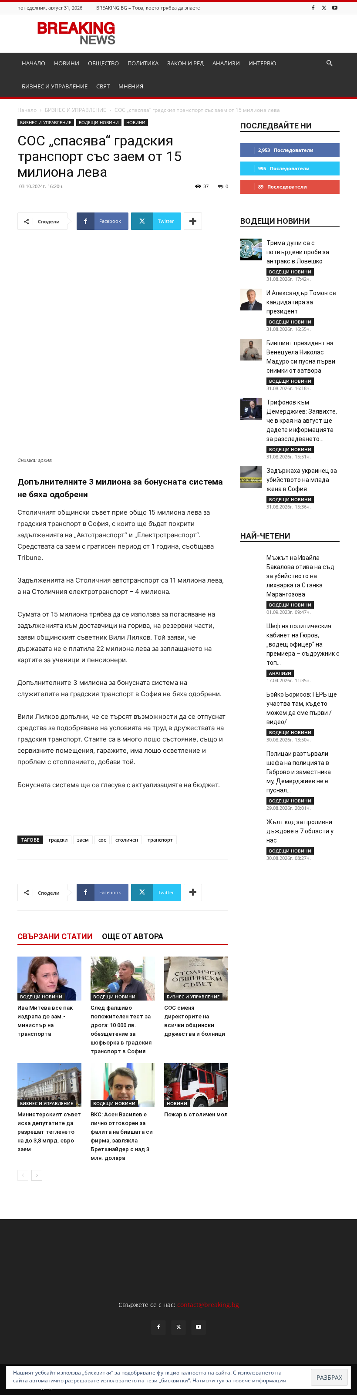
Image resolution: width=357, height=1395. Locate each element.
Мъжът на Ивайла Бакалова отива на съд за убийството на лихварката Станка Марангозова (300, 576)
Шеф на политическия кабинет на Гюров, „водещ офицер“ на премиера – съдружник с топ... (303, 644)
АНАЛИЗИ (226, 63)
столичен (126, 839)
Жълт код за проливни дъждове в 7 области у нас (299, 831)
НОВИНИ (66, 63)
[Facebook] (313, 7)
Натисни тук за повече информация (239, 1380)
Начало (27, 110)
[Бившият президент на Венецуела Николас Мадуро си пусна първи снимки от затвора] (251, 350)
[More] (193, 221)
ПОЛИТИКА (143, 63)
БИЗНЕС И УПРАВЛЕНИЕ (55, 86)
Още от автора (132, 936)
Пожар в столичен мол (196, 1114)
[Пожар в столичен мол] (196, 1085)
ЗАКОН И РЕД (185, 63)
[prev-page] (22, 1175)
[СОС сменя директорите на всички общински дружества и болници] (196, 979)
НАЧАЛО (33, 63)
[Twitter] (324, 7)
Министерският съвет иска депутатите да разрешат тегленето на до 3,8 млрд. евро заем (49, 1131)
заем (83, 839)
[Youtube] (335, 7)
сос (102, 839)
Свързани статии (55, 936)
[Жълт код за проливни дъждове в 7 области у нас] (251, 828)
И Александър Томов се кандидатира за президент (301, 302)
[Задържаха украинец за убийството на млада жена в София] (251, 477)
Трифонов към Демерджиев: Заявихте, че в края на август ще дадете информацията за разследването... (301, 420)
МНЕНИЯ (130, 86)
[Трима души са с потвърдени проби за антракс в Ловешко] (251, 249)
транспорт (160, 839)
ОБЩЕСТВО (103, 63)
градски (58, 839)
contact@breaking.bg (208, 1305)
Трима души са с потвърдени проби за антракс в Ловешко (297, 252)
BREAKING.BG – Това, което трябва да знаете (148, 7)
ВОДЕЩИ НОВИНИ (99, 122)
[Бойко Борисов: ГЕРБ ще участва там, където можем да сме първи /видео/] (251, 701)
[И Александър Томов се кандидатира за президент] (251, 299)
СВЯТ (103, 86)
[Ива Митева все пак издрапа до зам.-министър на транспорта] (49, 979)
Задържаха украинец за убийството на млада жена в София (301, 479)
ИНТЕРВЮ (262, 63)
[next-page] (36, 1175)
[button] (329, 63)
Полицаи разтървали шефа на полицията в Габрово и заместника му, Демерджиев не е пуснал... (298, 772)
